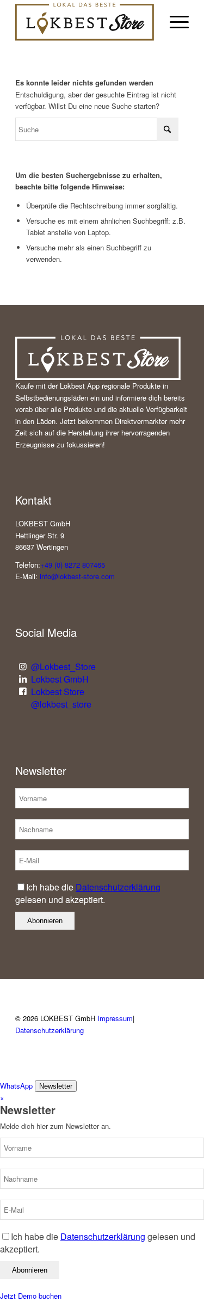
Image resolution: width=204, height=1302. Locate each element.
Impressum (115, 1018)
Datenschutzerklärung (118, 887)
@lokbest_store (61, 704)
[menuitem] (174, 22)
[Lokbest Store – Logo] (84, 22)
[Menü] (174, 22)
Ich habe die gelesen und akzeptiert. (87, 893)
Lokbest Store (57, 691)
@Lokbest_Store (63, 666)
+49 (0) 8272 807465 (72, 565)
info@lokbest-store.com (77, 576)
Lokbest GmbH (60, 679)
